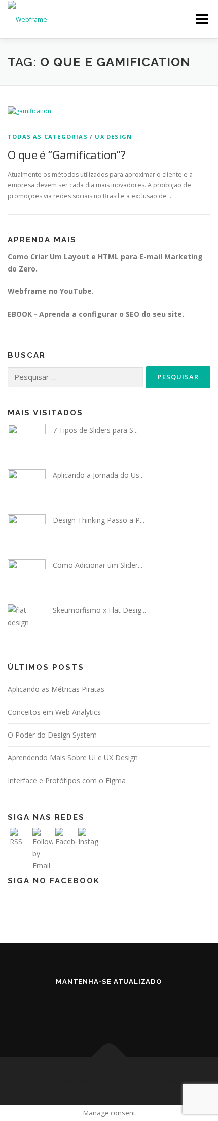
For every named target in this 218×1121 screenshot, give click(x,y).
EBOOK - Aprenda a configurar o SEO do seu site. (96, 314)
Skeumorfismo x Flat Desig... (99, 610)
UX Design (113, 136)
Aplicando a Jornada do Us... (98, 475)
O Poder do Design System (52, 735)
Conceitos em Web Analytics (54, 712)
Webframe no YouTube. (51, 291)
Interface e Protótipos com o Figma (67, 780)
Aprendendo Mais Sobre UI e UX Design (73, 757)
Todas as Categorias (48, 136)
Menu (201, 19)
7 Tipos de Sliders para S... (95, 430)
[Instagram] (121, 1008)
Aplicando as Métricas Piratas (56, 689)
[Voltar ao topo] (109, 1057)
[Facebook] (96, 1008)
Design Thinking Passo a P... (98, 520)
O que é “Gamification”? (66, 154)
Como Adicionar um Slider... (97, 565)
